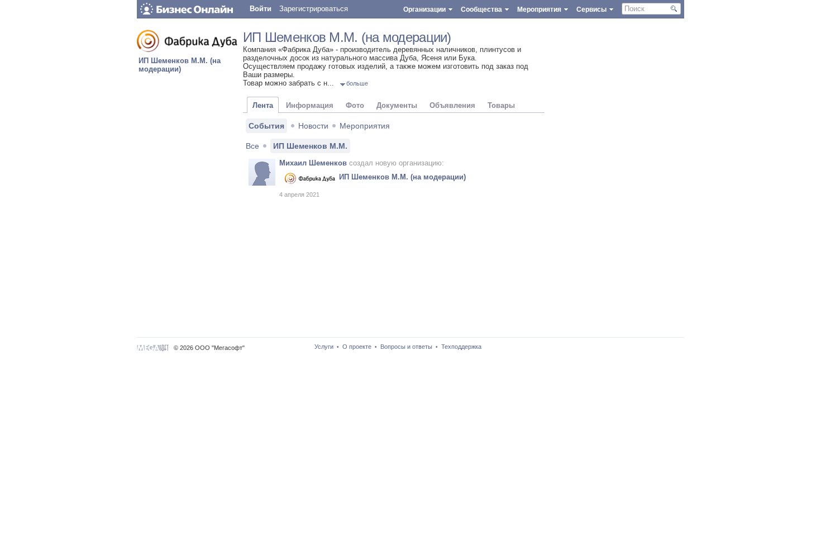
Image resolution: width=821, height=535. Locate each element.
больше (357, 83)
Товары (501, 105)
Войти (260, 8)
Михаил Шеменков (313, 163)
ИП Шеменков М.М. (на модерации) (180, 64)
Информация (309, 105)
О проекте (356, 346)
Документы (396, 105)
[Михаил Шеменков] (262, 172)
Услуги (323, 346)
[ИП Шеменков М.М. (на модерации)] (187, 49)
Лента (262, 105)
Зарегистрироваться (313, 8)
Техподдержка (461, 346)
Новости (313, 125)
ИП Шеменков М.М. (310, 145)
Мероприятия (365, 125)
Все (252, 145)
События (266, 125)
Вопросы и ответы (406, 346)
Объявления (452, 105)
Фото (355, 105)
